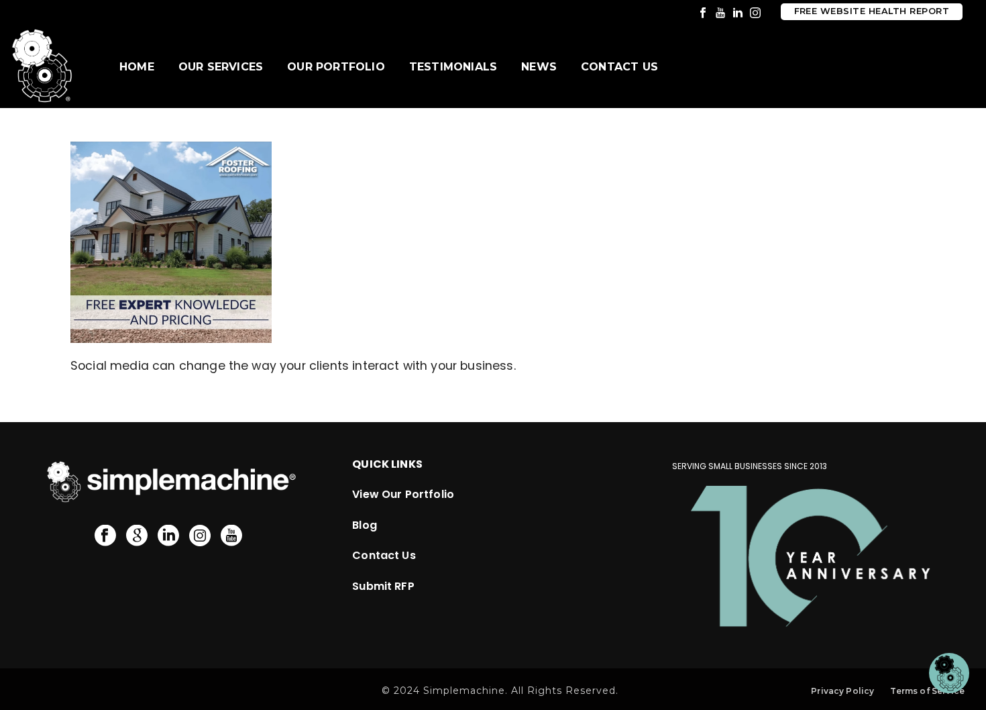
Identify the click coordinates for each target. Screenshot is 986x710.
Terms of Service (927, 691)
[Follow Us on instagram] (200, 536)
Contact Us (619, 66)
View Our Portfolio (403, 494)
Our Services (220, 66)
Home (136, 66)
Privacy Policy (842, 691)
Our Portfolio (336, 66)
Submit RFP (383, 586)
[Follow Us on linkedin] (168, 536)
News (539, 66)
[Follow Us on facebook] (105, 536)
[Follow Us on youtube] (231, 536)
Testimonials (453, 66)
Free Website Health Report (871, 11)
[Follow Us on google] (137, 536)
